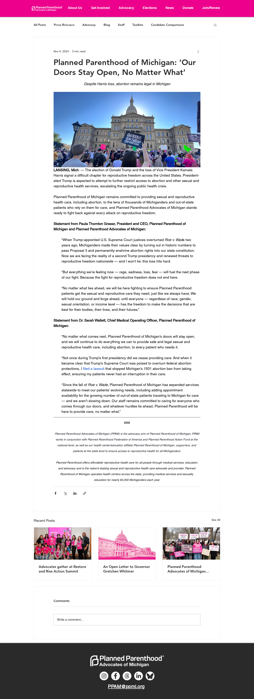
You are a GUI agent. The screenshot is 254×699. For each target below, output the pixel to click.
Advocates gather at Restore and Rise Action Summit (62, 569)
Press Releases (64, 25)
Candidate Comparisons (167, 25)
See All (216, 519)
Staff (121, 25)
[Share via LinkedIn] (75, 493)
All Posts (40, 25)
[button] (215, 24)
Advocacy (89, 25)
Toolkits (137, 25)
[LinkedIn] (138, 676)
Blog (107, 25)
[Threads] (127, 676)
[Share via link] (85, 493)
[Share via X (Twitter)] (65, 493)
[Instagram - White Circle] (104, 676)
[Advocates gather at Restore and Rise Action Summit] (62, 543)
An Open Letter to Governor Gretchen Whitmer (126, 569)
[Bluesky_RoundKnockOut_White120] (150, 676)
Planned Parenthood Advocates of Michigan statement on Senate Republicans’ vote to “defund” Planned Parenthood (186, 569)
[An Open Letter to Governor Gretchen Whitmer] (127, 543)
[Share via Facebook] (55, 493)
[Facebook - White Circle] (115, 676)
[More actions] (198, 51)
